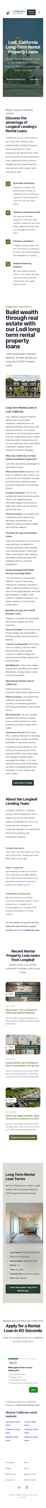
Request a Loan (31, 12)
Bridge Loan (15, 1377)
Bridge (8, 1468)
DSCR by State (30, 1480)
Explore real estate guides (23, 1137)
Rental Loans (11, 1474)
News (26, 1462)
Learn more (35, 79)
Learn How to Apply (23, 783)
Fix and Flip (10, 1462)
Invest (26, 1468)
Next (33, 1390)
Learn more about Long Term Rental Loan (23, 1289)
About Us (30, 930)
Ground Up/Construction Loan (24, 1383)
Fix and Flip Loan (17, 1374)
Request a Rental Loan (16, 79)
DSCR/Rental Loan (18, 1380)
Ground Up (10, 1480)
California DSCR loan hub (28, 1405)
